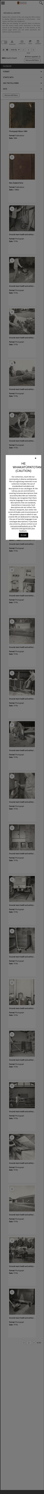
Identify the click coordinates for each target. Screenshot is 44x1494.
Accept (23, 535)
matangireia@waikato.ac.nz (21, 526)
